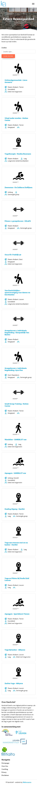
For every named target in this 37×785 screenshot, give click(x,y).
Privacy (4, 772)
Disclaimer (5, 775)
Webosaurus (27, 782)
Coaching (5, 769)
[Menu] (33, 4)
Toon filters (8, 56)
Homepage (5, 763)
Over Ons (5, 766)
